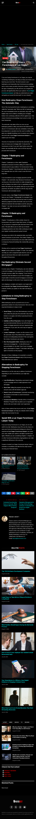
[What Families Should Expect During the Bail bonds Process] (18, 614)
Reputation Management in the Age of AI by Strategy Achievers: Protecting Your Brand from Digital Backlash (26, 506)
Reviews (27, 722)
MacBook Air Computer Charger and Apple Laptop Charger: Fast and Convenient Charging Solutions (22, 756)
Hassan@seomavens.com (19, 538)
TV (21, 722)
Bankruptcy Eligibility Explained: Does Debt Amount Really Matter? (23, 467)
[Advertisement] (18, 24)
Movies (17, 722)
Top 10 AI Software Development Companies (16, 571)
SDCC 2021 (7, 774)
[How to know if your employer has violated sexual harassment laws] (18, 641)
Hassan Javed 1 (12, 69)
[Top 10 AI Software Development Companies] (18, 560)
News (10, 722)
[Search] (33, 3)
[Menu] (3, 3)
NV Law (5, 58)
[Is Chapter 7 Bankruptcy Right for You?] (8, 476)
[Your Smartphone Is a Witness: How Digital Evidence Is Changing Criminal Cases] (18, 669)
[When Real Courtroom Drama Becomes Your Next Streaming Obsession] (18, 697)
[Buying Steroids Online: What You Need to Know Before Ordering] (6, 738)
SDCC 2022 (7, 776)
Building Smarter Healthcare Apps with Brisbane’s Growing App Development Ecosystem (23, 746)
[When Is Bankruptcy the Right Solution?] (8, 460)
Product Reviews (10, 770)
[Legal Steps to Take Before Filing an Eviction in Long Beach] (18, 586)
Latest (5, 722)
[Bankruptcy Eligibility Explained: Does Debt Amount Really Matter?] (24, 460)
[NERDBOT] (18, 2)
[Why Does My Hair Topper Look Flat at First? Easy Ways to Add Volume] (6, 729)
